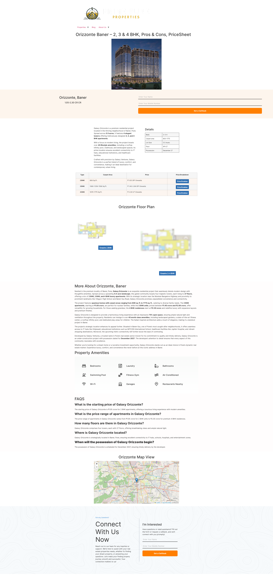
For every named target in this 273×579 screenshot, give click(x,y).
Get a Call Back (200, 111)
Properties (81, 27)
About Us (102, 27)
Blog (93, 27)
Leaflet (158, 503)
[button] (136, 480)
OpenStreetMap (166, 503)
